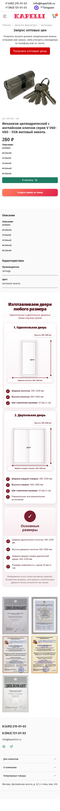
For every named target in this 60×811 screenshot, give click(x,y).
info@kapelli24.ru (44, 3)
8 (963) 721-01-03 (14, 733)
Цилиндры (46, 25)
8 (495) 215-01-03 (14, 726)
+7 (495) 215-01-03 (16, 3)
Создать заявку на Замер (30, 192)
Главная (6, 25)
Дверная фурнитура (26, 25)
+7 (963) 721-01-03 (16, 7)
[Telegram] (47, 8)
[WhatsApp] (36, 8)
